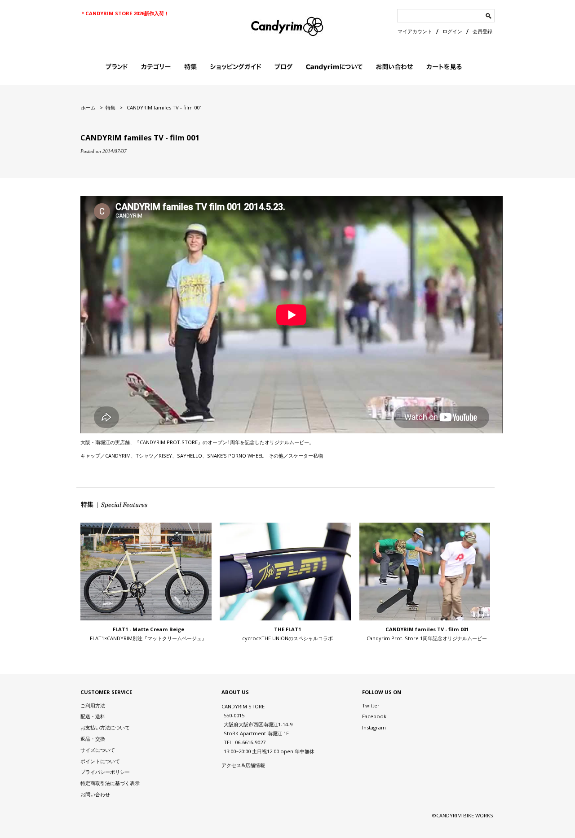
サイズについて (97, 749)
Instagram (374, 727)
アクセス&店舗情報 (243, 765)
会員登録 (482, 31)
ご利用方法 (92, 705)
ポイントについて (100, 761)
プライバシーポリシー (105, 771)
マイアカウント (415, 31)
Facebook (374, 716)
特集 (110, 107)
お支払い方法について (105, 727)
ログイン (452, 31)
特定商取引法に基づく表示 (110, 783)
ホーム (88, 107)
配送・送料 (92, 716)
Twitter (371, 705)
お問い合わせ (95, 794)
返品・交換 (92, 738)
